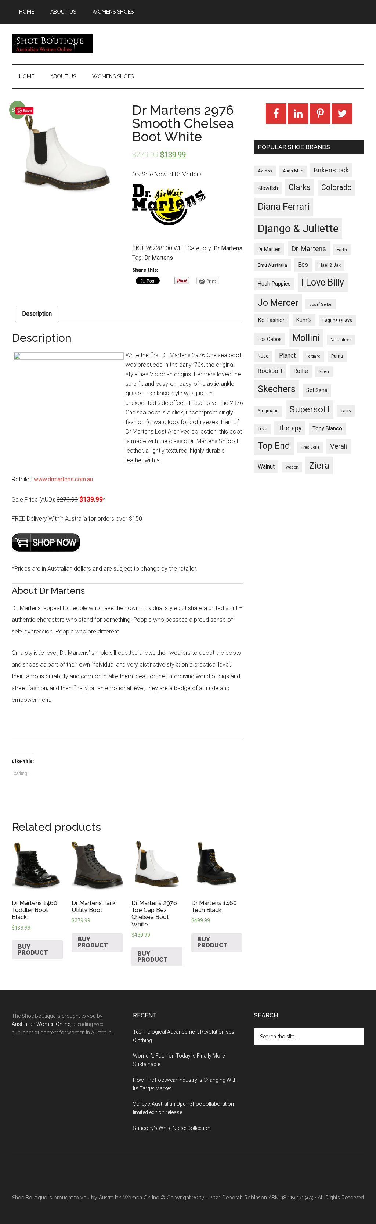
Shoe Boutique (52, 43)
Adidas (265, 170)
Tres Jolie (310, 447)
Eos (303, 264)
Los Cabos (270, 339)
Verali (338, 446)
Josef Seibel (320, 304)
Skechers (277, 389)
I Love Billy (322, 282)
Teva (262, 428)
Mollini (306, 337)
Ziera (319, 465)
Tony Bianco (327, 429)
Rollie (300, 370)
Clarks (300, 187)
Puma (337, 356)
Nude (263, 356)
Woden (292, 467)
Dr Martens (228, 248)
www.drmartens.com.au (63, 479)
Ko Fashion (272, 320)
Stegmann (268, 410)
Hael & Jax (330, 265)
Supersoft (309, 409)
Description (37, 313)
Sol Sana (317, 390)
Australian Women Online (41, 1024)
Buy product (33, 949)
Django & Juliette (298, 228)
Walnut (266, 466)
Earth (342, 249)
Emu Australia (272, 265)
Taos (345, 410)
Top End (274, 446)
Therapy (290, 428)
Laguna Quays (337, 320)
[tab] (37, 314)
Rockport (270, 370)
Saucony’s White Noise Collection (171, 1128)
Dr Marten (269, 249)
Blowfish (268, 188)
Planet (287, 355)
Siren (324, 371)
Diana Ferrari (284, 206)
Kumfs (304, 320)
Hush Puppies (274, 283)
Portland (313, 356)
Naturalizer (340, 339)
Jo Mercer (278, 303)
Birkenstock (331, 170)
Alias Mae (293, 170)
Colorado (336, 187)
